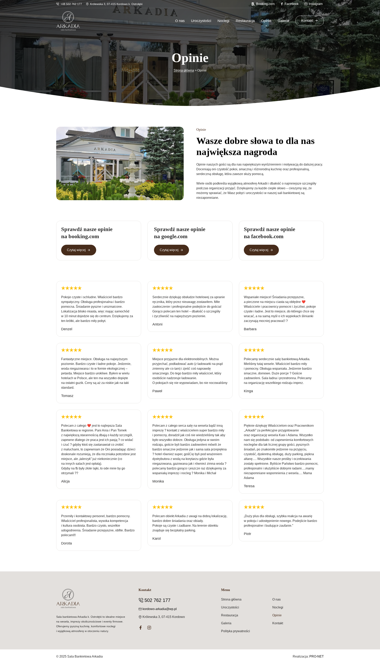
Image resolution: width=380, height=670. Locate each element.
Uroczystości (201, 21)
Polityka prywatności (235, 631)
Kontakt (307, 21)
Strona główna (184, 70)
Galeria (283, 21)
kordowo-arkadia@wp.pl (159, 609)
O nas (180, 21)
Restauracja (245, 21)
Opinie (266, 21)
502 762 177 (157, 600)
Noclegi (223, 21)
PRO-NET (316, 656)
